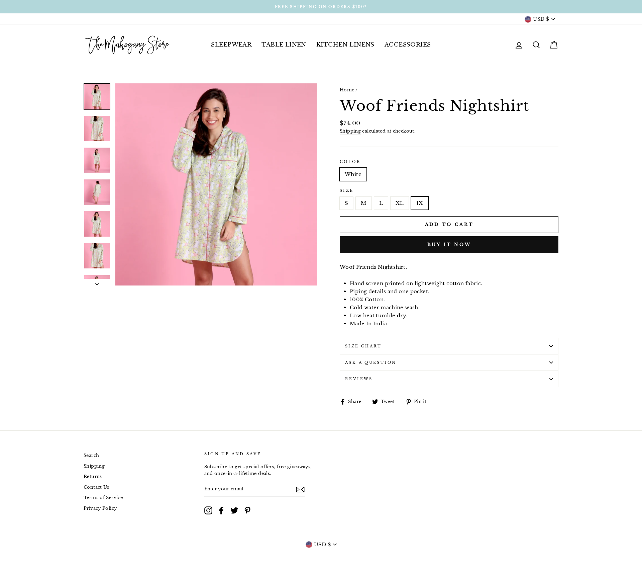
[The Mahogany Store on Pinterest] (247, 510)
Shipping (350, 131)
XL (400, 203)
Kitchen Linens (345, 44)
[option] (321, 6)
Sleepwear (231, 44)
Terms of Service (103, 497)
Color (350, 161)
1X (419, 203)
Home (347, 89)
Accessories (408, 44)
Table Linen (283, 44)
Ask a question (370, 362)
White (353, 174)
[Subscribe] (300, 489)
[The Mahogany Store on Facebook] (221, 510)
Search (91, 455)
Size (347, 190)
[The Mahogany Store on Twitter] (234, 510)
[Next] (97, 282)
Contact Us (96, 487)
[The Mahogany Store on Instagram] (208, 510)
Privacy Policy (100, 508)
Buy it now (449, 244)
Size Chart (363, 346)
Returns (93, 476)
